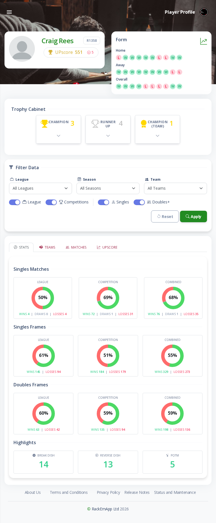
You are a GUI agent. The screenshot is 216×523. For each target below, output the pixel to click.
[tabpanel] (108, 365)
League (22, 179)
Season (89, 179)
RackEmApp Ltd (105, 508)
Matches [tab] (78, 247)
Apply (196, 216)
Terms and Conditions (69, 492)
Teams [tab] (49, 247)
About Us (33, 492)
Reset (167, 216)
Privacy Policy (108, 492)
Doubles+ (161, 202)
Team (155, 179)
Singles (122, 202)
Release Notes (137, 492)
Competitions (76, 202)
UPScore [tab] (109, 247)
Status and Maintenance (175, 492)
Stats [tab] (23, 247)
